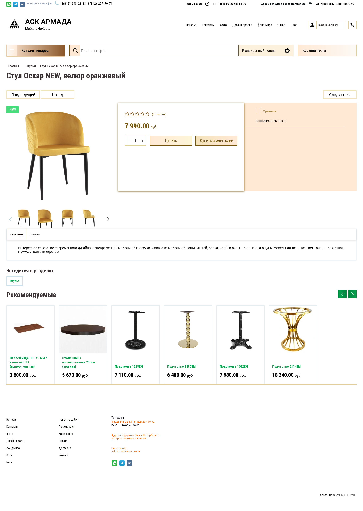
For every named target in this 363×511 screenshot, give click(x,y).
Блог (294, 25)
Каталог (63, 455)
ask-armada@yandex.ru (125, 451)
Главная (13, 66)
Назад (57, 95)
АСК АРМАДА (48, 22)
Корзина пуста (314, 50)
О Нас (281, 25)
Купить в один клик (216, 140)
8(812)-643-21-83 (74, 3)
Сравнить (270, 111)
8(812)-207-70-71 (100, 3)
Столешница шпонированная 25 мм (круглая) (78, 362)
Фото (223, 25)
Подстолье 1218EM (129, 367)
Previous (10, 219)
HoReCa (191, 25)
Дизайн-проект (242, 25)
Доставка (65, 448)
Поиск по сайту (68, 419)
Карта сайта (66, 433)
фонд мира (265, 25)
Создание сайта (330, 495)
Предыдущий (23, 95)
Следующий (340, 95)
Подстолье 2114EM (286, 367)
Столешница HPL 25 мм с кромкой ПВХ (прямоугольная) (28, 362)
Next (108, 219)
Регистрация (66, 426)
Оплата (63, 440)
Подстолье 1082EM (234, 367)
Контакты (208, 25)
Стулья (31, 66)
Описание (16, 234)
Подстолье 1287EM (181, 367)
